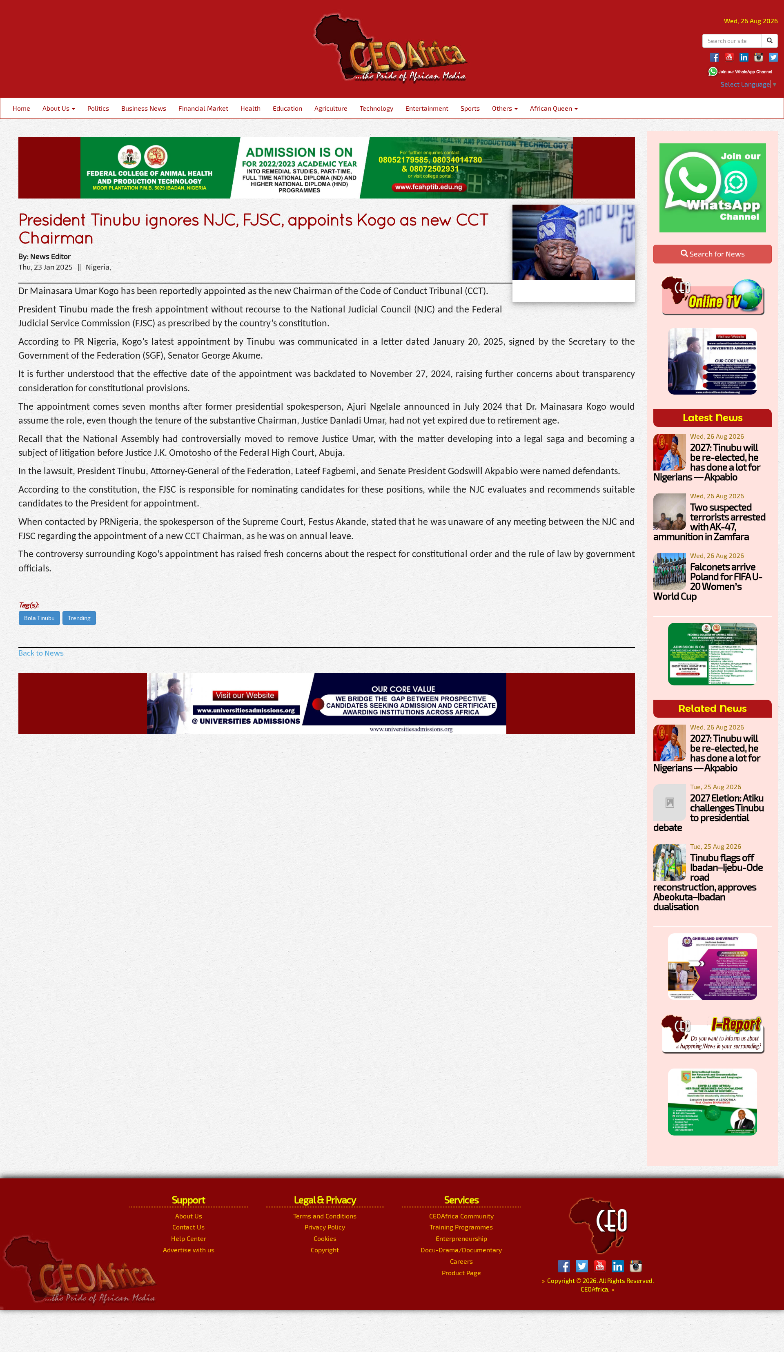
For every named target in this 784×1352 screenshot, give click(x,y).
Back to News (41, 652)
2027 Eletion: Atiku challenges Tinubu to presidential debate (708, 812)
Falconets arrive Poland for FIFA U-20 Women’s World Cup (707, 581)
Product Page (461, 1272)
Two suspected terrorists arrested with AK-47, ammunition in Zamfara (709, 521)
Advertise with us (188, 1250)
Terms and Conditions (324, 1216)
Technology (376, 108)
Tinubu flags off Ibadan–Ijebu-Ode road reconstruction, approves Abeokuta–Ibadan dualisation (708, 881)
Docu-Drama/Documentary (461, 1250)
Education (287, 108)
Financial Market (203, 108)
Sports (470, 108)
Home (21, 108)
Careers (461, 1261)
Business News (143, 108)
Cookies (325, 1238)
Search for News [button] (716, 253)
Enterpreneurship (461, 1238)
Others (503, 108)
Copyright (325, 1250)
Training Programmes (461, 1227)
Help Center (188, 1238)
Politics (98, 108)
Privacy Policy (325, 1227)
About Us (56, 108)
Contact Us (188, 1227)
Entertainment (426, 108)
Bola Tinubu (39, 617)
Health (251, 108)
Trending (79, 617)
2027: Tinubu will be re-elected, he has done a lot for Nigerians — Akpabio (706, 461)
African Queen (552, 108)
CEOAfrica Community (461, 1216)
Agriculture (330, 108)
